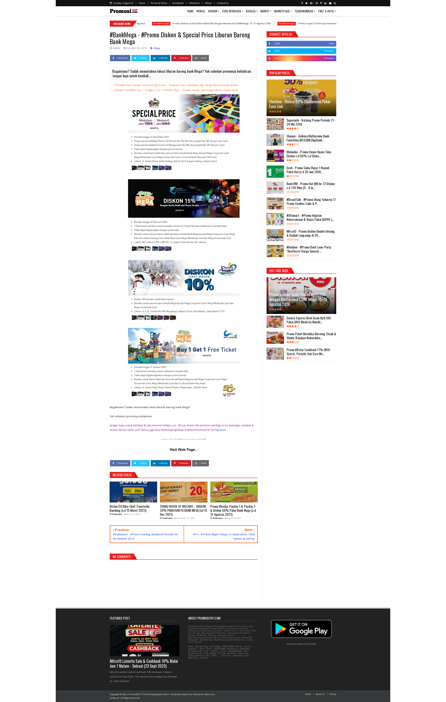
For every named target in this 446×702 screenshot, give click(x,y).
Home (142, 3)
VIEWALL (200, 11)
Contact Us (223, 3)
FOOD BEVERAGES (231, 11)
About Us (320, 694)
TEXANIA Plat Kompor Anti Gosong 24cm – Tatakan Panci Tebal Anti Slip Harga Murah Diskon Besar (176, 85)
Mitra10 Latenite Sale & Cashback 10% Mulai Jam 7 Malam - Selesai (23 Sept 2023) (144, 663)
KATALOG (250, 11)
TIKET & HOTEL (326, 11)
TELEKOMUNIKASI (303, 11)
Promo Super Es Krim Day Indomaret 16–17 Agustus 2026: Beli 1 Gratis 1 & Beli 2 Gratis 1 (299, 23)
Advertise (194, 3)
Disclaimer (178, 3)
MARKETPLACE (282, 11)
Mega (156, 48)
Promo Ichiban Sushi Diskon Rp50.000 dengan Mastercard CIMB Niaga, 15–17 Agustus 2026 (175, 23)
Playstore (220, 429)
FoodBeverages (240, 23)
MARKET (264, 11)
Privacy (332, 694)
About (208, 3)
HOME (190, 11)
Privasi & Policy (159, 3)
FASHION (212, 11)
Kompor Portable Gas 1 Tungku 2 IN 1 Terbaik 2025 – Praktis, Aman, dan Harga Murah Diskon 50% (176, 90)
